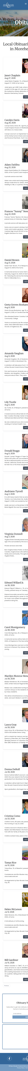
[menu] (25, 3)
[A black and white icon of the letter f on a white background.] (9, 1058)
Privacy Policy (20, 1068)
